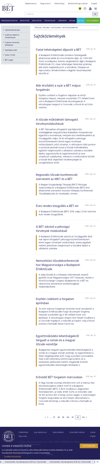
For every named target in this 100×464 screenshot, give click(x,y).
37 (54, 417)
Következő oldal (86, 417)
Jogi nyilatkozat (40, 432)
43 (83, 417)
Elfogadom (89, 446)
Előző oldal (45, 417)
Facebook (84, 8)
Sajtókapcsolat (11, 50)
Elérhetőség (59, 3)
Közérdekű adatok (77, 432)
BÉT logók (9, 60)
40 (68, 417)
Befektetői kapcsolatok (78, 3)
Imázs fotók (10, 55)
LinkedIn (95, 8)
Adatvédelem (58, 432)
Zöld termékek (92, 20)
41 (73, 417)
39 (63, 417)
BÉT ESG (81, 20)
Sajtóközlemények (12, 30)
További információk (12, 456)
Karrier (93, 432)
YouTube (90, 8)
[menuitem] (9, 20)
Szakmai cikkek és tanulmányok (12, 36)
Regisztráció (45, 3)
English (94, 3)
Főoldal (38, 27)
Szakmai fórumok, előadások (12, 44)
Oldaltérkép (23, 432)
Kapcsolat (23, 436)
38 (59, 417)
